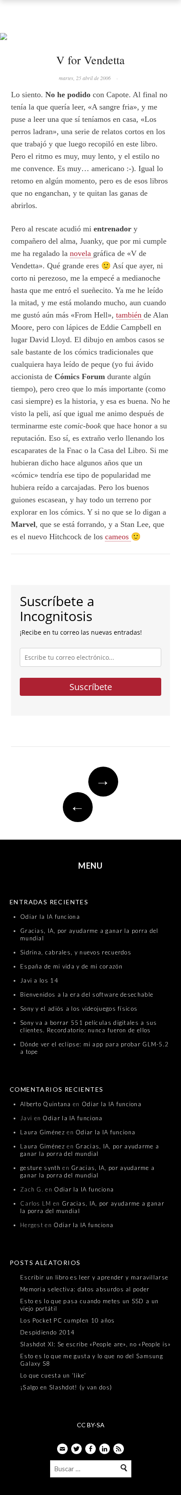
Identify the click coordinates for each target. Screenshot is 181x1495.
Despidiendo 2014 (47, 1332)
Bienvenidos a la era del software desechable (86, 994)
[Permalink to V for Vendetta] (90, 37)
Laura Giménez (42, 1132)
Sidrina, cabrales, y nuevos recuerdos (75, 952)
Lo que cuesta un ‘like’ (53, 1375)
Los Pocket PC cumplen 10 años (67, 1320)
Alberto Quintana (45, 1104)
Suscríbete (90, 687)
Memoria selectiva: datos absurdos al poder (85, 1289)
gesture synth (40, 1167)
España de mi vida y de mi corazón (71, 966)
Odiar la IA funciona (50, 916)
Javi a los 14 (39, 980)
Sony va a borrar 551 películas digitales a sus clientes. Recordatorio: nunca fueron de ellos (88, 1026)
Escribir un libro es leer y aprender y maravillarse (94, 1277)
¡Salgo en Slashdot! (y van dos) (66, 1387)
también (130, 315)
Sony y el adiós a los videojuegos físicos (79, 1008)
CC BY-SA (91, 1425)
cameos (118, 536)
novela (81, 253)
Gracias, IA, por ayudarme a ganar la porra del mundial (89, 1150)
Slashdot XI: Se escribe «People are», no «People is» (95, 1344)
